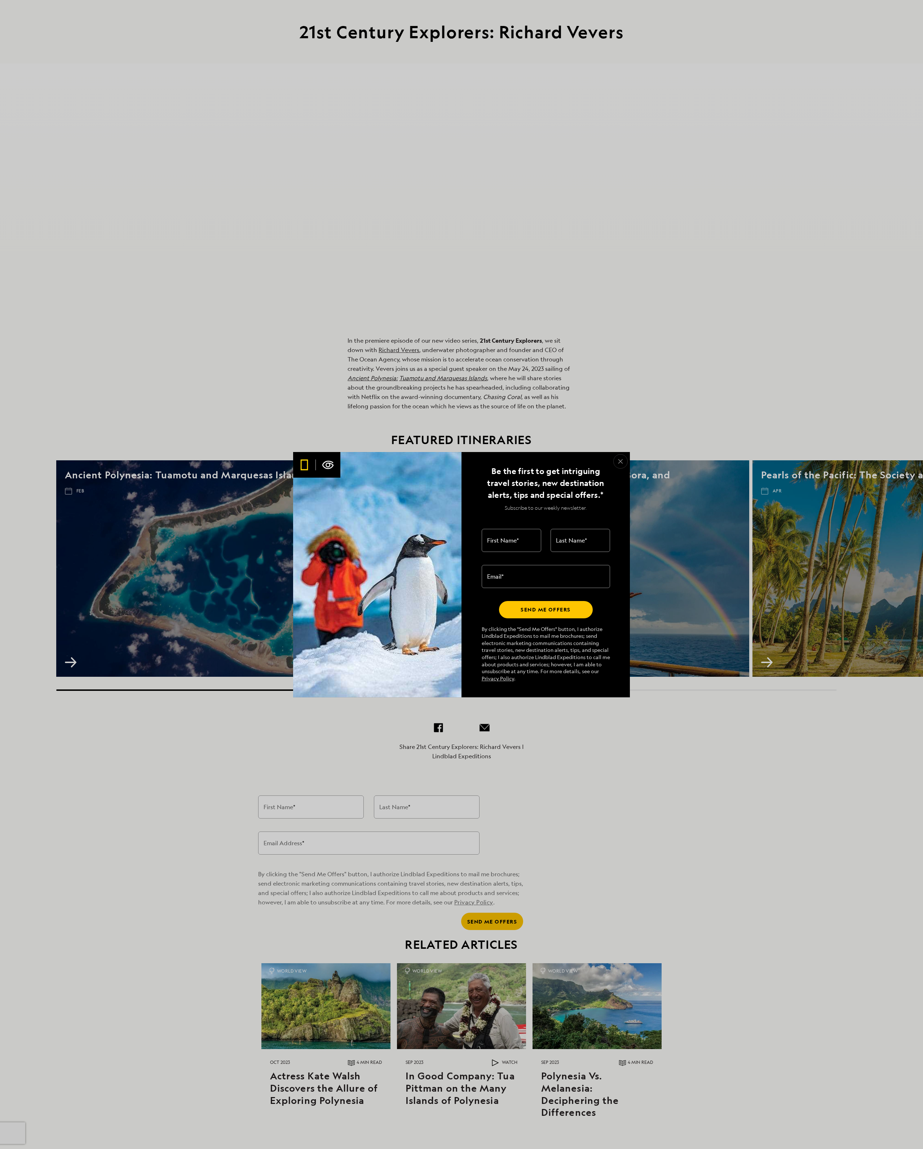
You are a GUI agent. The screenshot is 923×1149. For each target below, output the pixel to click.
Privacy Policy (498, 678)
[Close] (620, 461)
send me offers (545, 609)
